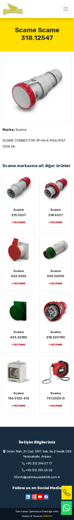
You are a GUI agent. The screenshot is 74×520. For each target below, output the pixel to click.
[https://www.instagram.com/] (34, 497)
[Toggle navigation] (66, 9)
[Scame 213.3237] (18, 188)
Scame (21, 130)
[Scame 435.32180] (18, 310)
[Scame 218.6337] (55, 188)
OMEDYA (47, 516)
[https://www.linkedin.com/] (28, 497)
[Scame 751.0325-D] (55, 372)
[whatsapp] (66, 508)
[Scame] (18, 222)
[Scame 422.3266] (18, 249)
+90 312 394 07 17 (39, 463)
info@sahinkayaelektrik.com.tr (39, 477)
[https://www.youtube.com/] (40, 497)
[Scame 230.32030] (55, 249)
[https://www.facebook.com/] (46, 497)
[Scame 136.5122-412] (18, 372)
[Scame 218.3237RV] (55, 310)
